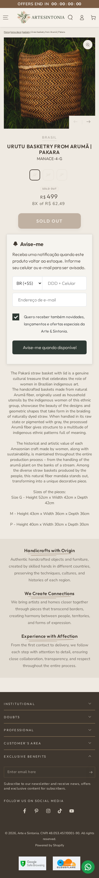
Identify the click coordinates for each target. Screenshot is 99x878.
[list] (49, 607)
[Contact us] (88, 867)
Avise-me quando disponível (49, 347)
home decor (15, 32)
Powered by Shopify (49, 845)
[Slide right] (88, 122)
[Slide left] (75, 122)
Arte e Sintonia (28, 833)
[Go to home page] (41, 17)
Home (7, 32)
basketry (26, 32)
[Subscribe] (92, 772)
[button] (70, 17)
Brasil (49, 137)
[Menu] (6, 17)
